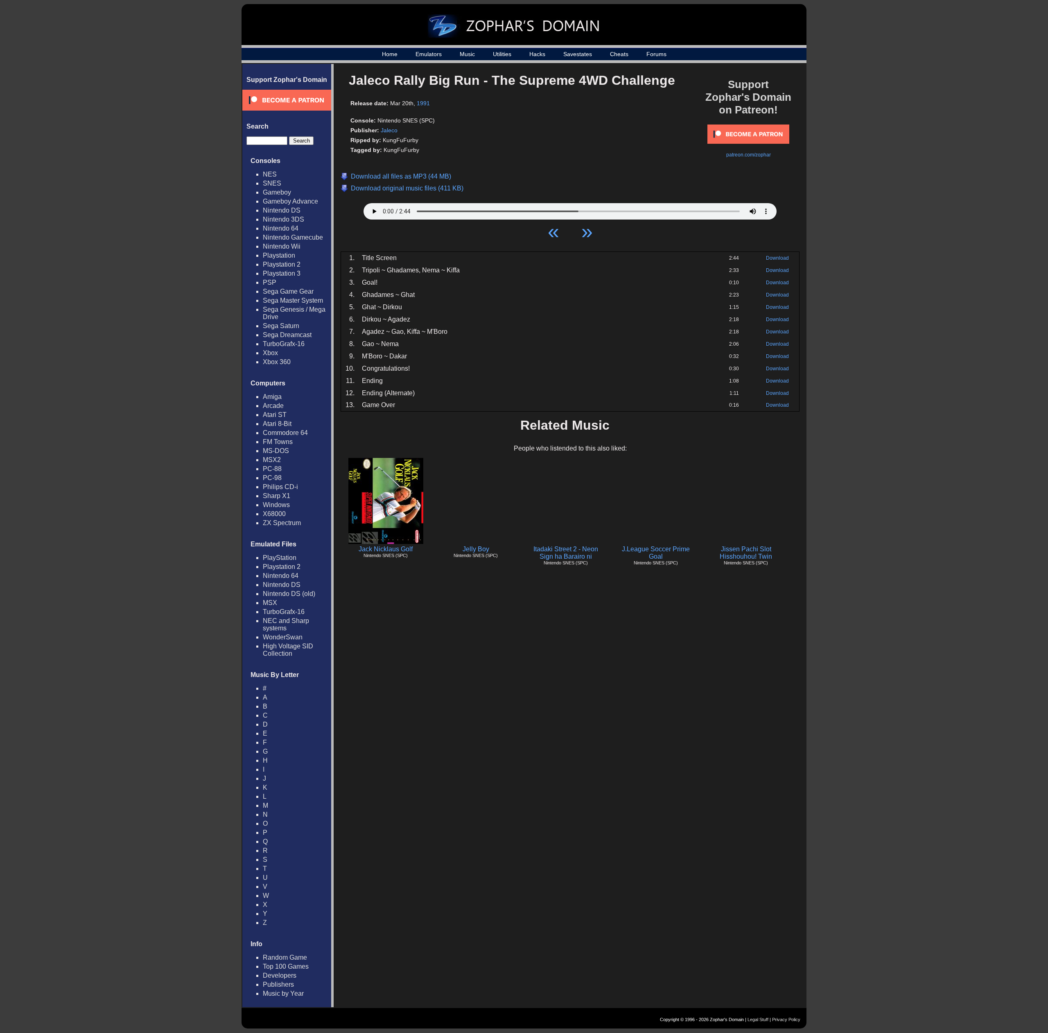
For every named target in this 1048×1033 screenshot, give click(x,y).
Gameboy (277, 192)
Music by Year (283, 993)
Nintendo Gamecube (293, 237)
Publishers (278, 984)
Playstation (279, 255)
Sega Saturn (281, 325)
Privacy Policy (786, 1019)
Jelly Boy (476, 549)
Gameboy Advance (290, 201)
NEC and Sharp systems (286, 624)
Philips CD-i (280, 486)
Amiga (272, 396)
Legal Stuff (758, 1019)
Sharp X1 (276, 495)
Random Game (285, 957)
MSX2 (272, 459)
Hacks (537, 54)
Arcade (273, 405)
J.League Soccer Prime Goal (656, 553)
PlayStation (279, 557)
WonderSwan (283, 637)
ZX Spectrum (282, 522)
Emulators (429, 54)
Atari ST (275, 414)
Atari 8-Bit (277, 423)
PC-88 (272, 468)
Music (467, 54)
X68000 (274, 513)
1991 (423, 103)
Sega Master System (293, 300)
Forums (656, 54)
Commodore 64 (285, 432)
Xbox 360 (277, 361)
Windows (276, 504)
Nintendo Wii (281, 246)
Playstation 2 (281, 264)
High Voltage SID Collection (288, 650)
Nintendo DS (281, 210)
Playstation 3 (281, 273)
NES (270, 174)
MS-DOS (276, 450)
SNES (272, 183)
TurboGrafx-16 (284, 343)
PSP (269, 282)
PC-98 (272, 477)
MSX (270, 602)
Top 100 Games (286, 966)
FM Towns (278, 441)
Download (777, 258)
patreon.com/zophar (748, 155)
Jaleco (389, 130)
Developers (279, 975)
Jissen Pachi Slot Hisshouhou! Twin (746, 553)
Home (390, 54)
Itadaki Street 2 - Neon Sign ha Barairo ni (565, 553)
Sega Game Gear (288, 291)
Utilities (502, 54)
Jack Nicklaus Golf (386, 549)
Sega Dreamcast (287, 334)
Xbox (270, 352)
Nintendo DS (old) (289, 593)
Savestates (577, 54)
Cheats (619, 54)
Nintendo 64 (280, 228)
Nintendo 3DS (283, 219)
